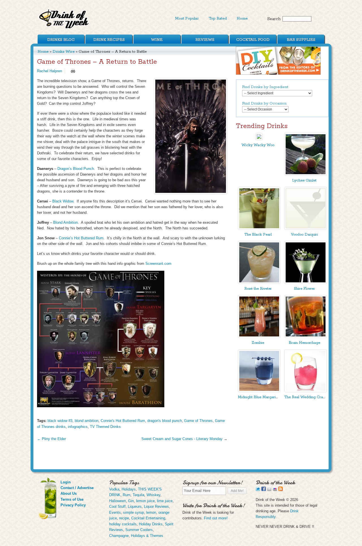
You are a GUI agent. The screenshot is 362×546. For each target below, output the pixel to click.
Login (66, 482)
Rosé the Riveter (258, 288)
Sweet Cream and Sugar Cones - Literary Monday (182, 439)
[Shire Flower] (305, 282)
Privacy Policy (73, 505)
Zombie (258, 342)
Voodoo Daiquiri (304, 234)
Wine (157, 39)
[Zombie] (259, 336)
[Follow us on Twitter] (258, 490)
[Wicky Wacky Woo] (259, 139)
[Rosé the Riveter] (259, 282)
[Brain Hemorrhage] (305, 336)
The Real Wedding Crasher (307, 397)
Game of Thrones (198, 421)
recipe (124, 518)
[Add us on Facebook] (263, 490)
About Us (69, 493)
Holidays (129, 489)
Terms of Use (72, 499)
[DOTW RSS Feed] (280, 490)
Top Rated (218, 18)
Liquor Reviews (156, 506)
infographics (78, 427)
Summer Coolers (139, 530)
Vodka (114, 489)
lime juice (165, 501)
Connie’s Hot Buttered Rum (81, 238)
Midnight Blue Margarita (258, 397)
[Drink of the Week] (64, 28)
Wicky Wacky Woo (258, 145)
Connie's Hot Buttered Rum (123, 421)
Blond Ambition (65, 222)
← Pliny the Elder (51, 439)
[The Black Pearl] (259, 228)
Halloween (117, 501)
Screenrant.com (158, 263)
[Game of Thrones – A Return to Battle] (190, 136)
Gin (131, 501)
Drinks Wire (64, 51)
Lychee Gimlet (304, 180)
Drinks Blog (61, 39)
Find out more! (216, 518)
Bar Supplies (301, 39)
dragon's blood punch (164, 421)
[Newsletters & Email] (269, 490)
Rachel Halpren (49, 71)
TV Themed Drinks (105, 427)
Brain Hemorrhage (304, 342)
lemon (151, 512)
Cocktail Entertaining (148, 518)
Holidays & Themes (147, 536)
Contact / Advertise (77, 488)
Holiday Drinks (151, 524)
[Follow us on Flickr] (275, 490)
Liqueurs (135, 506)
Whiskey (153, 495)
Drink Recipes (109, 39)
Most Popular (187, 18)
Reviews (204, 39)
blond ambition (86, 421)
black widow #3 (60, 421)
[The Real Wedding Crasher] (305, 391)
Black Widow (62, 201)
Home (242, 18)
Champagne (119, 536)
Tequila (138, 495)
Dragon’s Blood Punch (75, 169)
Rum (126, 495)
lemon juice (145, 501)
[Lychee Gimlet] (305, 174)
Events (115, 512)
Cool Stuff (117, 506)
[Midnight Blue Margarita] (259, 391)
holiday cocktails (123, 524)
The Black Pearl (258, 234)
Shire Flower (304, 288)
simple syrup (133, 512)
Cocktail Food (253, 39)
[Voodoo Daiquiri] (305, 228)
